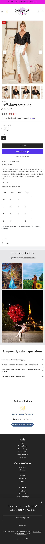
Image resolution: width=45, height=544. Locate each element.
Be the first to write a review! (22, 425)
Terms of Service (21, 533)
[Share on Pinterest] (7, 243)
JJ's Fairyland (7, 109)
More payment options (22, 156)
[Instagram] (22, 538)
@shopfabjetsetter (29, 258)
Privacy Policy (37, 531)
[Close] (41, 502)
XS (4, 138)
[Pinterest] (27, 538)
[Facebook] (17, 538)
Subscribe (22, 525)
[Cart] (42, 11)
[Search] (37, 11)
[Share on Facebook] (2, 243)
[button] (4, 52)
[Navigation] (2, 11)
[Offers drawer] (7, 11)
